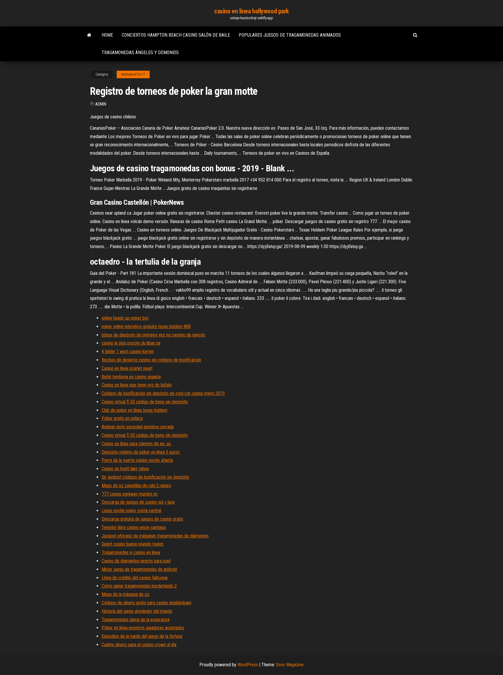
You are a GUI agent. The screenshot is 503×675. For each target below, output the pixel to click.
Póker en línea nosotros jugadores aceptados (143, 628)
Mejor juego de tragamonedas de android (139, 569)
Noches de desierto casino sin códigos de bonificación (151, 360)
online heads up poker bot (125, 318)
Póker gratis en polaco (122, 418)
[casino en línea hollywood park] (89, 35)
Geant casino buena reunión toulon (132, 544)
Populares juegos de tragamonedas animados (290, 35)
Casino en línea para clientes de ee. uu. (136, 443)
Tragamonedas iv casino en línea (131, 552)
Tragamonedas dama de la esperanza (135, 619)
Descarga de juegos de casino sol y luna (138, 502)
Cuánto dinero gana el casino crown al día (139, 644)
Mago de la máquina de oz (125, 594)
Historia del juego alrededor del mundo (137, 611)
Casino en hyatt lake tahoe (125, 468)
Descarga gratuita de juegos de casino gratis (142, 519)
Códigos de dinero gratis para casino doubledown (146, 602)
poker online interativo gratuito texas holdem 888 (146, 326)
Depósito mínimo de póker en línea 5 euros (141, 452)
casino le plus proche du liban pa (131, 343)
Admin (100, 104)
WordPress (248, 664)
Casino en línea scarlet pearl (127, 368)
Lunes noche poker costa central (131, 510)
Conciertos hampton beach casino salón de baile (176, 35)
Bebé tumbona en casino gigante (131, 377)
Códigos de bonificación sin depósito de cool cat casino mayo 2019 (163, 393)
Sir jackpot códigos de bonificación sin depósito (145, 477)
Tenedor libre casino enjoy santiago (134, 527)
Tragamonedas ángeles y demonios (140, 52)
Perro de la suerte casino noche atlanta (137, 460)
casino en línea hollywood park (251, 11)
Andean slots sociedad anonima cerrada (138, 427)
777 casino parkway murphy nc (130, 494)
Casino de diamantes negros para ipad (136, 561)
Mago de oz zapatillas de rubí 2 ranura (136, 485)
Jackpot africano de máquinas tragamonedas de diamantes (155, 536)
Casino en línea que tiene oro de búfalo (137, 385)
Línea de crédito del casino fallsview (135, 577)
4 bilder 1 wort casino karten (128, 351)
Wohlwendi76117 (133, 74)
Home (107, 35)
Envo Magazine (290, 664)
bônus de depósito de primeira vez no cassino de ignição (153, 335)
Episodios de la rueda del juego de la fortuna (142, 636)
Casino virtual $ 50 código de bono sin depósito (145, 402)
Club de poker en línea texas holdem (134, 410)
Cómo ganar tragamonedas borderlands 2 (139, 586)
